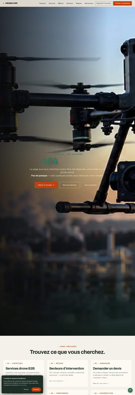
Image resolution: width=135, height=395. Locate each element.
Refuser (26, 389)
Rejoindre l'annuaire (104, 3)
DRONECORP (11, 3)
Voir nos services (69, 185)
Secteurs (70, 3)
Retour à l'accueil (45, 185)
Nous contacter (91, 185)
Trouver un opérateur (122, 3)
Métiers (61, 3)
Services (52, 3)
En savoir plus (22, 385)
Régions (79, 3)
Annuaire (42, 3)
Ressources (89, 3)
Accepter (36, 389)
